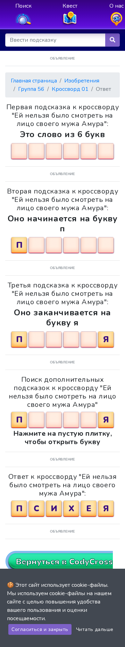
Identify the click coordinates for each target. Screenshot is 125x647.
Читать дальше (95, 629)
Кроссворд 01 (70, 89)
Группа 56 (31, 89)
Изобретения (81, 81)
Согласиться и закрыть (39, 629)
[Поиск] (112, 40)
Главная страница (34, 81)
